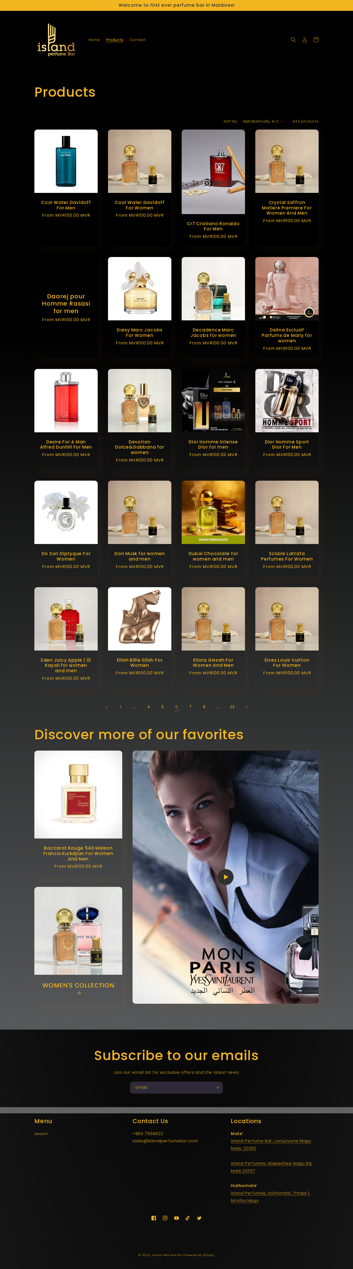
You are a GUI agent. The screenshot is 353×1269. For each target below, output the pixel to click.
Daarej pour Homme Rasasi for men (66, 304)
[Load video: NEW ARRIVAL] (226, 877)
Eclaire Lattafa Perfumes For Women (287, 556)
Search (41, 1133)
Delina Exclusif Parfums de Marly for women (287, 335)
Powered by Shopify (199, 1255)
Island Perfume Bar (167, 1255)
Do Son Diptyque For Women (66, 556)
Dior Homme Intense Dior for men (213, 444)
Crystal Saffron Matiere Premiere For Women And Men (287, 208)
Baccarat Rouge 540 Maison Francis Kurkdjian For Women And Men (78, 853)
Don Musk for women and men (139, 556)
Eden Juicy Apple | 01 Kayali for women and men (66, 666)
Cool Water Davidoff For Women (140, 205)
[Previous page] (106, 707)
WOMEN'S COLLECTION (78, 985)
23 (232, 706)
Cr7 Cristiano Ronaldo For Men (213, 226)
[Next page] (246, 707)
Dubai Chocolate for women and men (213, 556)
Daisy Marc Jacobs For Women (140, 332)
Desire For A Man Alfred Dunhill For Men (66, 444)
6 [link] (176, 707)
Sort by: (231, 121)
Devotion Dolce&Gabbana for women (139, 447)
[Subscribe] (217, 1088)
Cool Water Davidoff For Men (66, 205)
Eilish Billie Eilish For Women (140, 663)
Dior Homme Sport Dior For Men (287, 444)
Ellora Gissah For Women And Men (213, 663)
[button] (293, 40)
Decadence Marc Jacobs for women (213, 332)
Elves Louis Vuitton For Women (287, 663)
